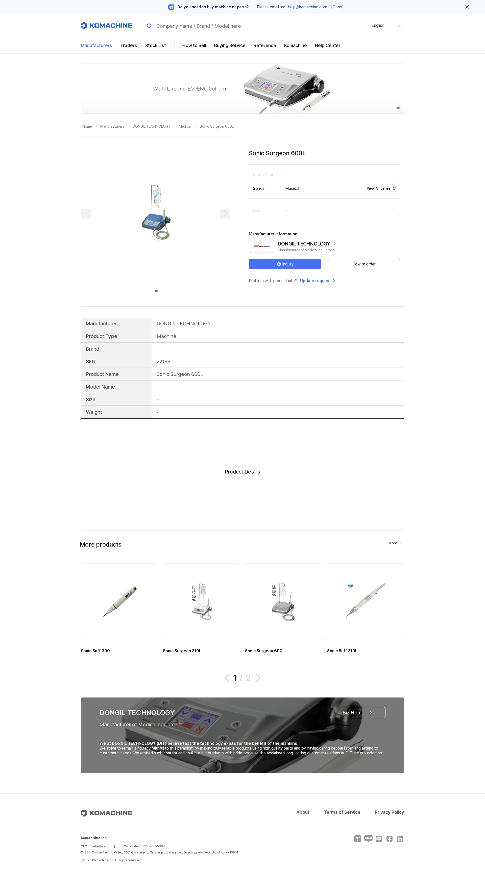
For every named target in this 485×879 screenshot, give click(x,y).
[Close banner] (467, 7)
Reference (265, 45)
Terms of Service (342, 812)
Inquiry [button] (288, 264)
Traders (128, 45)
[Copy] (337, 7)
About (302, 812)
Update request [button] (315, 280)
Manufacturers (96, 45)
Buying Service (230, 45)
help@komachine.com (307, 7)
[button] (471, 835)
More (393, 543)
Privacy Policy (389, 812)
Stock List (155, 45)
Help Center (328, 45)
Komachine (295, 45)
